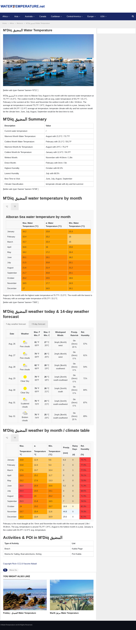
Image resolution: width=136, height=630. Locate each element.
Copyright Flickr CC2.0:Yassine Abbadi (20, 564)
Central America (74, 16)
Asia (16, 16)
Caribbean (55, 16)
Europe (90, 16)
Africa (5, 16)
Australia (29, 16)
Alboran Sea (13, 570)
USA (102, 16)
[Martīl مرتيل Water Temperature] (72, 595)
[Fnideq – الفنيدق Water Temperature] (25, 595)
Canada (42, 16)
